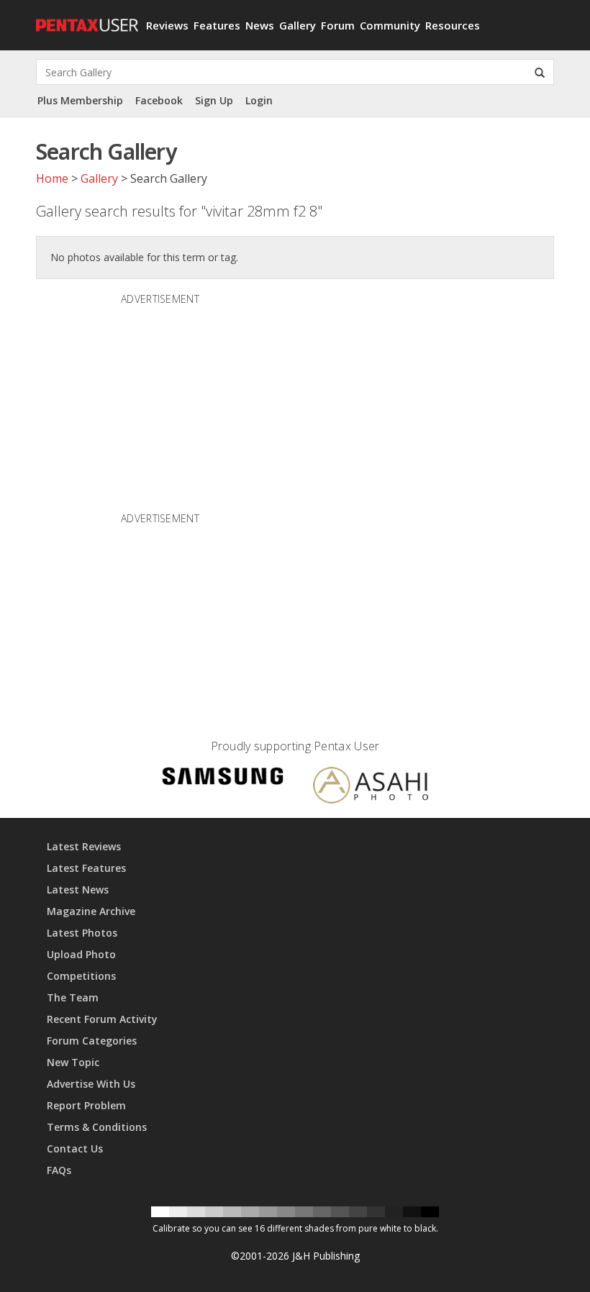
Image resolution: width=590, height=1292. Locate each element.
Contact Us (75, 1148)
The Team (73, 997)
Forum (338, 25)
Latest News (78, 889)
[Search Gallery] (539, 72)
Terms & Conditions (97, 1127)
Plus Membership (80, 100)
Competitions (81, 976)
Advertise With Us (91, 1084)
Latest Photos (82, 933)
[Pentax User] (85, 18)
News (259, 25)
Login (259, 100)
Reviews (167, 25)
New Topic (73, 1062)
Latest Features (86, 868)
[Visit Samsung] (223, 779)
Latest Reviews (84, 846)
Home (52, 178)
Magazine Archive (91, 911)
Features (217, 25)
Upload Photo (81, 954)
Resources (452, 25)
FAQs (59, 1170)
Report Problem (86, 1105)
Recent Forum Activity (102, 1019)
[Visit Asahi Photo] (370, 787)
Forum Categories (92, 1040)
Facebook (159, 100)
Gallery (297, 25)
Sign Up (214, 100)
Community (390, 25)
